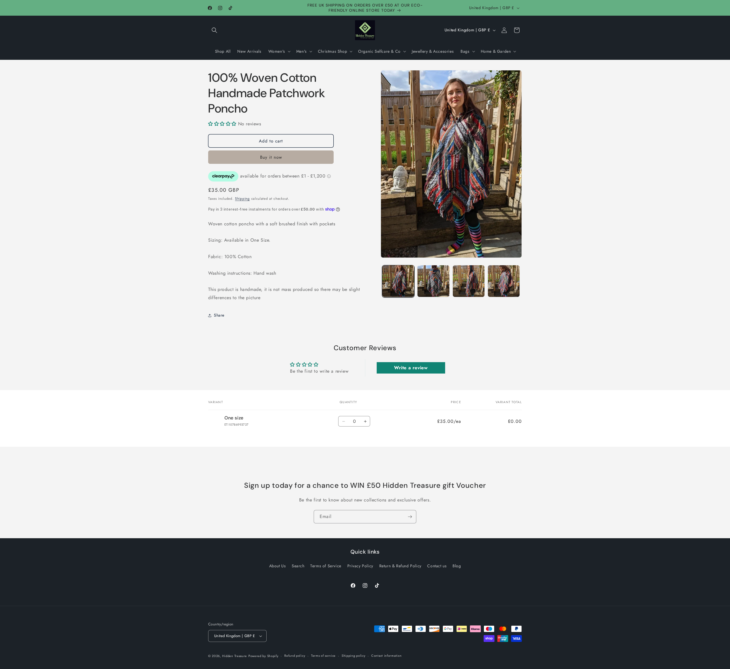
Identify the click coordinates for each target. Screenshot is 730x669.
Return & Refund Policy (400, 566)
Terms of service (323, 655)
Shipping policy (354, 655)
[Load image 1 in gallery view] (398, 281)
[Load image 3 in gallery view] (469, 281)
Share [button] (219, 315)
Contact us (437, 566)
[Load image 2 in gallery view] (433, 281)
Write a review (410, 367)
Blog (457, 566)
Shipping (242, 198)
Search (298, 566)
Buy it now (271, 157)
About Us (277, 566)
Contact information (386, 655)
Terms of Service (325, 566)
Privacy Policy (360, 566)
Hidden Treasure (234, 656)
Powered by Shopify (263, 656)
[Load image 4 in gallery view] (504, 281)
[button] (214, 30)
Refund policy (294, 655)
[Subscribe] (409, 516)
